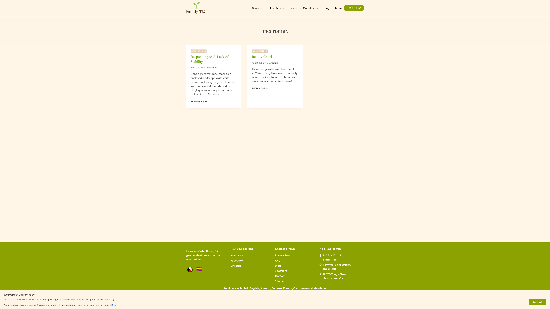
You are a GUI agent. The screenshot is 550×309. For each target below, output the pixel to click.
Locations (281, 270)
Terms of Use (110, 305)
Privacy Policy (82, 305)
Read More (199, 101)
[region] (275, 299)
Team (338, 8)
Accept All (537, 302)
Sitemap (280, 281)
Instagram (237, 255)
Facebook (237, 260)
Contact (280, 276)
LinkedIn (236, 265)
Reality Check (262, 56)
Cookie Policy (96, 305)
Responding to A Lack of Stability (209, 59)
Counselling (198, 51)
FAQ (277, 260)
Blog (327, 8)
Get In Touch (354, 7)
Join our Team (283, 255)
